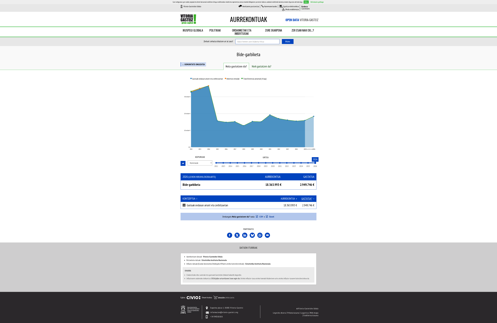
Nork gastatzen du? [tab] (261, 66)
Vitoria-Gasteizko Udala (192, 6)
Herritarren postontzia (250, 6)
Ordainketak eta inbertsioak (241, 32)
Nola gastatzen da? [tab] (236, 66)
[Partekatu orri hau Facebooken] (229, 235)
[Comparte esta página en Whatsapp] (259, 235)
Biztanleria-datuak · (207, 260)
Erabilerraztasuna (311, 315)
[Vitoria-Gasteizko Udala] (190, 309)
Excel (271, 216)
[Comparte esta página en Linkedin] (244, 235)
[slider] (315, 163)
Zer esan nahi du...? (303, 30)
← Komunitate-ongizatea (193, 64)
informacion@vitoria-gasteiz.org (224, 312)
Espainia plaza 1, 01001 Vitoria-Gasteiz (226, 308)
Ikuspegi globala (193, 30)
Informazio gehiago (317, 2)
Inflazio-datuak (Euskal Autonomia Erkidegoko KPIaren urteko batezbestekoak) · (229, 263)
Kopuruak (200, 156)
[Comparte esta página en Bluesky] (252, 235)
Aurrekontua (288, 198)
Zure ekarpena (273, 30)
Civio (193, 298)
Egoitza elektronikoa (291, 6)
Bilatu (287, 41)
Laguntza (305, 313)
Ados (306, 2)
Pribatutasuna (293, 313)
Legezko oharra (279, 313)
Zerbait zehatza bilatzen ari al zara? (218, 41)
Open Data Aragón (223, 297)
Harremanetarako (270, 6)
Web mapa (314, 313)
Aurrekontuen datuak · (204, 256)
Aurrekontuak (248, 19)
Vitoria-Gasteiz (302, 20)
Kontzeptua (189, 198)
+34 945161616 (216, 316)
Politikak (215, 30)
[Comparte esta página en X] (237, 235)
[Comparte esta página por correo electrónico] (267, 235)
